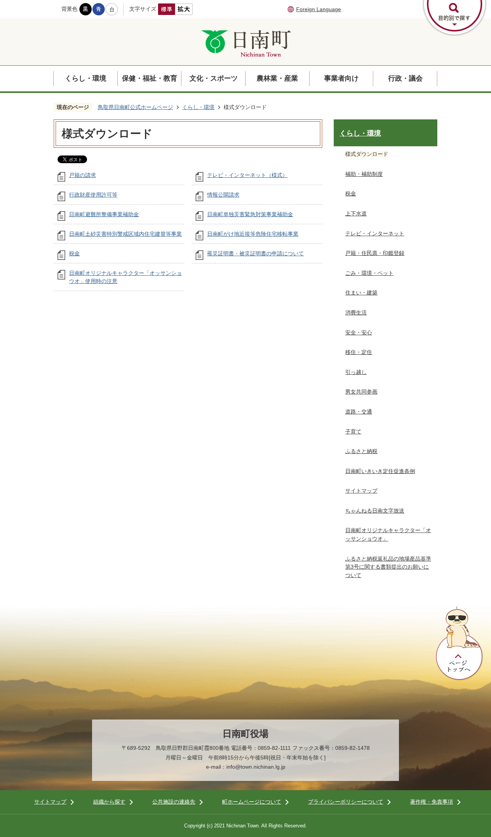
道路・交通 (358, 412)
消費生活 (356, 312)
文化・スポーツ (213, 78)
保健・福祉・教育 (149, 78)
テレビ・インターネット (374, 233)
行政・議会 (405, 78)
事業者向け (341, 78)
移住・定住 (358, 352)
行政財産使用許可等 (93, 195)
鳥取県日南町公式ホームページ (135, 107)
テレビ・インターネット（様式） (247, 175)
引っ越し (356, 372)
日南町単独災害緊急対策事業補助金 (250, 214)
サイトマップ (361, 491)
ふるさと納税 (361, 451)
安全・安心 (358, 332)
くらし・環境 (85, 78)
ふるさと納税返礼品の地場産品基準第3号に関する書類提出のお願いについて (388, 567)
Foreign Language (318, 9)
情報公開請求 (223, 195)
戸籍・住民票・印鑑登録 (374, 253)
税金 (74, 253)
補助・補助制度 (364, 174)
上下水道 (356, 213)
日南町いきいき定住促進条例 (380, 471)
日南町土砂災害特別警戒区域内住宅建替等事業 (125, 234)
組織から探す (109, 802)
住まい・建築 (361, 292)
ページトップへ (459, 643)
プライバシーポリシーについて (345, 802)
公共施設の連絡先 (173, 802)
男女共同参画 (361, 392)
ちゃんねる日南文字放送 (374, 511)
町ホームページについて (251, 802)
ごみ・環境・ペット (369, 273)
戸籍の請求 (82, 175)
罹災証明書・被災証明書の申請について (255, 253)
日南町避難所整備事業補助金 (104, 214)
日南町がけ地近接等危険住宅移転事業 (252, 234)
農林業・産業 (277, 78)
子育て (353, 431)
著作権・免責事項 (431, 802)
